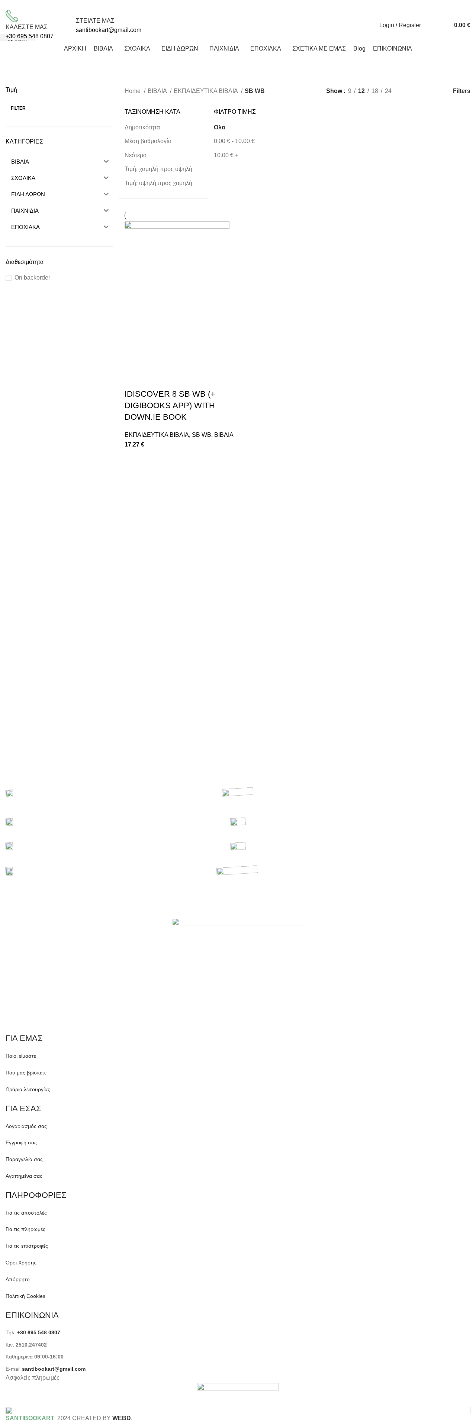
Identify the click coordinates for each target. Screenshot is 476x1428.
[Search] (428, 25)
